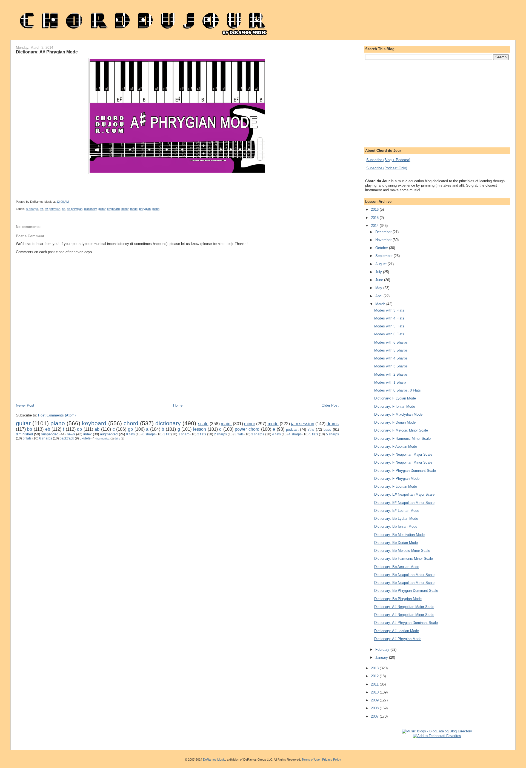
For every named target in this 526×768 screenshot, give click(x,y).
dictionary (90, 208)
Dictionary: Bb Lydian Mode (396, 518)
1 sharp (184, 434)
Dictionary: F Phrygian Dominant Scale (405, 471)
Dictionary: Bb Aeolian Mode (396, 567)
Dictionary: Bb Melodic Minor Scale (402, 551)
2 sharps (220, 434)
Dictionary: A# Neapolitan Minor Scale (404, 615)
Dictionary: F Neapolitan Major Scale (403, 454)
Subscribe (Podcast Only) (386, 168)
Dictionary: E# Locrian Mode (396, 511)
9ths (117, 438)
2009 (375, 700)
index (87, 434)
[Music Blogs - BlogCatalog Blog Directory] (437, 731)
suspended (49, 434)
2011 (375, 684)
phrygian (145, 208)
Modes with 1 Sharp (390, 382)
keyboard (113, 208)
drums (333, 423)
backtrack (67, 438)
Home (177, 405)
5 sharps (332, 434)
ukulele (85, 438)
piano (155, 208)
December (384, 232)
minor (124, 208)
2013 (375, 668)
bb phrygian (74, 208)
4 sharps (294, 434)
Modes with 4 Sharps (391, 358)
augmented (109, 434)
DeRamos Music (214, 759)
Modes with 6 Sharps (391, 342)
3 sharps (257, 434)
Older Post (330, 405)
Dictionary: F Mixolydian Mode (398, 414)
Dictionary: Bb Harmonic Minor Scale (403, 558)
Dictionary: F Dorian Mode (395, 422)
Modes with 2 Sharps (391, 374)
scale (203, 423)
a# (41, 208)
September (384, 256)
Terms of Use (311, 759)
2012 (375, 676)
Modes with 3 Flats (389, 310)
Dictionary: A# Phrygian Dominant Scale (406, 623)
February (382, 649)
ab (97, 429)
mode (134, 208)
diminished (24, 434)
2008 (375, 708)
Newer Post (25, 405)
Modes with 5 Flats (389, 326)
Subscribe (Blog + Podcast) (388, 160)
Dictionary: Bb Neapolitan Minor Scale (404, 583)
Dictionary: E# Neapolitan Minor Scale (404, 503)
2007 (375, 716)
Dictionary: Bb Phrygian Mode (398, 599)
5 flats (313, 434)
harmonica (103, 438)
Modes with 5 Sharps (391, 350)
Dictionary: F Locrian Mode (395, 486)
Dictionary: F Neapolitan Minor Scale (403, 462)
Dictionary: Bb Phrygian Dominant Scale (406, 591)
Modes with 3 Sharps (391, 366)
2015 (375, 218)
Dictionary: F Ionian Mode (394, 406)
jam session (302, 423)
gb (130, 429)
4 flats (276, 434)
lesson (199, 429)
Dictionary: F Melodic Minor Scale (401, 430)
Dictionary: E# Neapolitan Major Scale (404, 494)
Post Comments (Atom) (57, 415)
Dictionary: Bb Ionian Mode (395, 526)
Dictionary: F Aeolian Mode (395, 446)
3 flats (239, 434)
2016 (375, 209)
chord (131, 423)
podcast (292, 429)
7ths (311, 429)
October (382, 248)
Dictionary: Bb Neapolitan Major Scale (404, 575)
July (379, 272)
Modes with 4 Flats (389, 318)
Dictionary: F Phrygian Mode (396, 478)
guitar (101, 208)
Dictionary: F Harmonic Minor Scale (402, 438)
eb (47, 429)
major (226, 423)
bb (63, 208)
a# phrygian (52, 208)
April (379, 296)
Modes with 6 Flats (389, 334)
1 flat (166, 434)
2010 (375, 692)
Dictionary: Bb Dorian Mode (396, 543)
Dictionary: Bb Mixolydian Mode (399, 535)
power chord (247, 429)
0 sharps (148, 434)
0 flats (130, 434)
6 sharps (32, 208)
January (382, 657)
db (79, 429)
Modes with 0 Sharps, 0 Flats (397, 390)
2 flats (201, 434)
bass (327, 429)
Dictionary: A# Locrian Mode (396, 631)
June (379, 280)
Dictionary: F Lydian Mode (395, 398)
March (380, 304)
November (384, 240)
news (71, 434)
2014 (375, 226)
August (381, 264)
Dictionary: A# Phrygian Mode (47, 51)
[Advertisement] (115, 386)
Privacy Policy (331, 759)
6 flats (27, 438)
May (379, 288)
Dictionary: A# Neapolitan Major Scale (404, 607)
